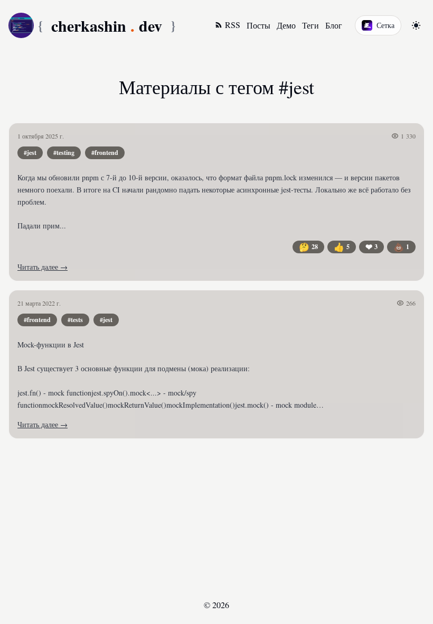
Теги (310, 25)
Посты (258, 25)
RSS (232, 24)
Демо (286, 25)
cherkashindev (106, 25)
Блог (333, 25)
